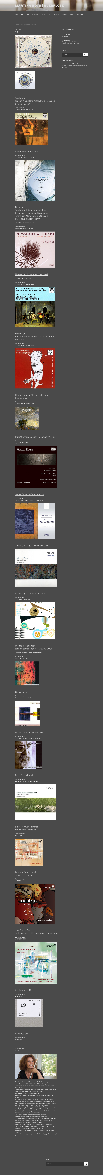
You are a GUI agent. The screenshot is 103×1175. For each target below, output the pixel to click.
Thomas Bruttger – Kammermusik (31, 545)
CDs (27, 14)
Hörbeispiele (35, 14)
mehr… (34, 157)
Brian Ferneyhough (24, 775)
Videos (43, 14)
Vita (22, 14)
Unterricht (64, 14)
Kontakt (56, 14)
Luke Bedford (21, 1033)
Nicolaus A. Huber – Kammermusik (31, 274)
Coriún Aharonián (23, 990)
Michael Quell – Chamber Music (30, 593)
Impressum (80, 14)
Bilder (49, 14)
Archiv (72, 14)
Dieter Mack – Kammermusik (29, 732)
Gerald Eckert (21, 692)
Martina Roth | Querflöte (39, 5)
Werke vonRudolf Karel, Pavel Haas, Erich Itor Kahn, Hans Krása (34, 336)
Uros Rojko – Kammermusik (28, 151)
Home (16, 14)
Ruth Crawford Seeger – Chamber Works (35, 437)
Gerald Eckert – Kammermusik (29, 494)
